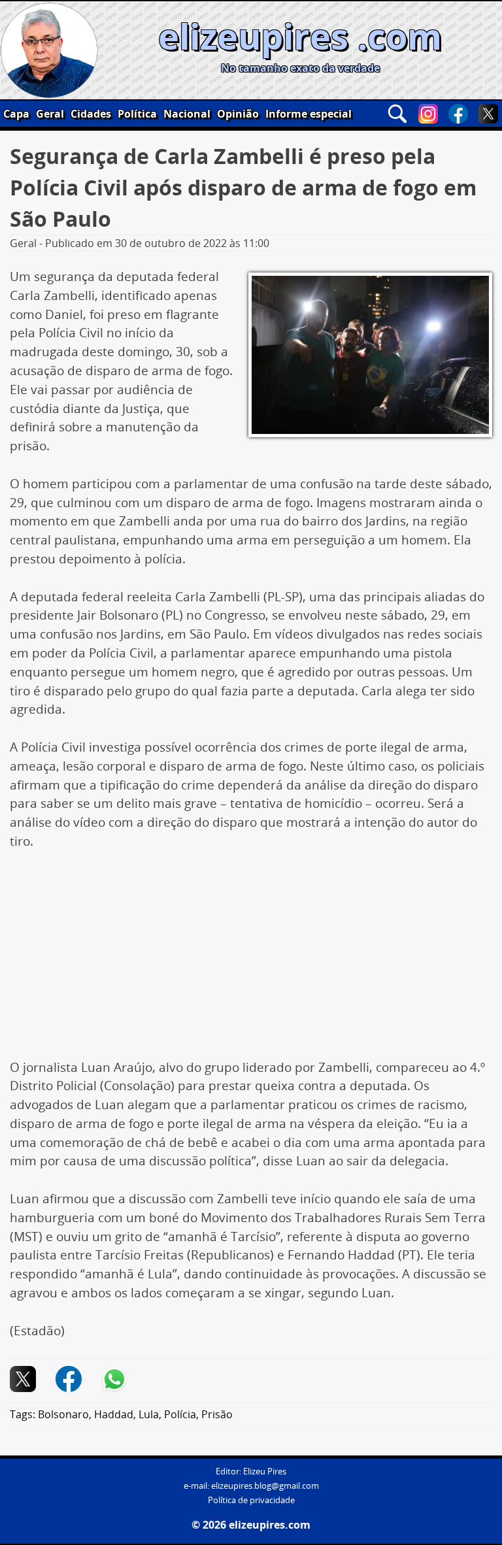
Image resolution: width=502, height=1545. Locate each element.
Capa (16, 114)
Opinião (238, 114)
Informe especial (308, 114)
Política (137, 114)
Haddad (113, 1414)
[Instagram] (428, 114)
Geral (50, 114)
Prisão (217, 1414)
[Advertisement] (251, 961)
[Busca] (397, 114)
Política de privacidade (251, 1500)
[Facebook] (458, 114)
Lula (149, 1414)
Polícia (180, 1414)
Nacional (186, 114)
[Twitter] (488, 114)
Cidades (91, 114)
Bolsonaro (63, 1414)
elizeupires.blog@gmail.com (265, 1485)
